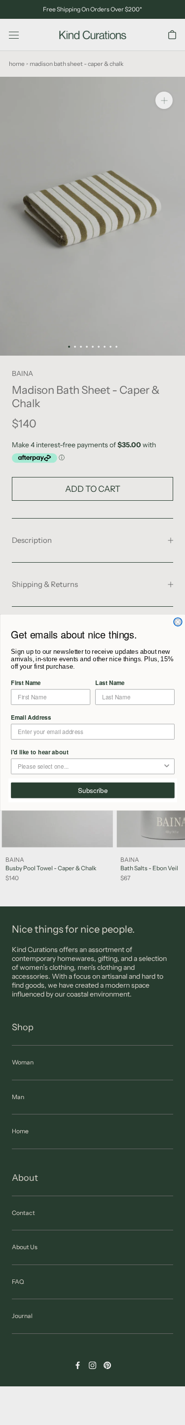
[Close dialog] (178, 622)
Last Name (110, 683)
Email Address (31, 717)
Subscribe (93, 790)
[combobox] (90, 766)
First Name (26, 683)
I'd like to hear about (40, 752)
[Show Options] (166, 766)
